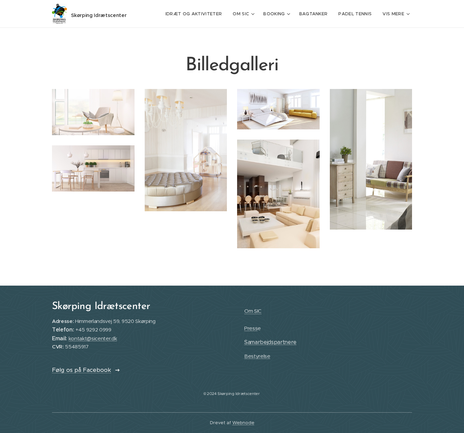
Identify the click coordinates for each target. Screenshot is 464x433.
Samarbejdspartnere (270, 342)
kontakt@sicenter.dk (93, 338)
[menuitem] (196, 13)
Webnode (243, 423)
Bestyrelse (257, 356)
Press (250, 328)
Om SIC (253, 311)
